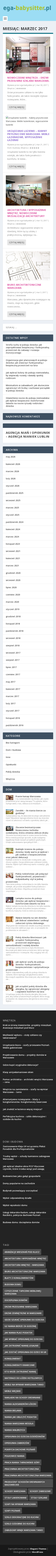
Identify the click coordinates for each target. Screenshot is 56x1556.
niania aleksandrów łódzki (20, 1404)
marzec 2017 (12, 696)
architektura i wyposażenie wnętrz (25, 1258)
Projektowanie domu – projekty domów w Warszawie (24, 1056)
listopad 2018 (13, 623)
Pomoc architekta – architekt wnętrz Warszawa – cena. (28, 1080)
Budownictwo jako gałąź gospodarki (21, 1176)
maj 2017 (10, 681)
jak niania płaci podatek (18, 1332)
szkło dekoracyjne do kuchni (22, 1517)
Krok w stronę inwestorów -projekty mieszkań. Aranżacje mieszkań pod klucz (27, 1026)
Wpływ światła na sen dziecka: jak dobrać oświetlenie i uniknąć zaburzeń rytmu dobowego (32, 920)
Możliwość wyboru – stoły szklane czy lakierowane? (22, 1036)
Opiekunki (11, 764)
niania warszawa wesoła (19, 1423)
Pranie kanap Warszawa (28, 796)
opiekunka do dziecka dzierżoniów (25, 1436)
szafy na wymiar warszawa (20, 1504)
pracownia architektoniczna (22, 1469)
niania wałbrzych (15, 1430)
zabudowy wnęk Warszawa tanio (24, 1530)
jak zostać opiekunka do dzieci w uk (25, 1352)
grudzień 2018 (13, 616)
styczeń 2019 (12, 609)
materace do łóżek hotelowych (23, 1378)
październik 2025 (14, 493)
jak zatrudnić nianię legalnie (22, 1345)
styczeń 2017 (12, 710)
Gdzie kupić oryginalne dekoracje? (20, 1065)
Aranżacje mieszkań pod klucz (22, 1252)
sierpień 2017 (12, 660)
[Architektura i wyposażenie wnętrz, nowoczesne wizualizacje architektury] (28, 190)
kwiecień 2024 (13, 529)
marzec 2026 (12, 471)
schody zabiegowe (40, 1491)
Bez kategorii (13, 742)
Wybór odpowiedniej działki (17, 1198)
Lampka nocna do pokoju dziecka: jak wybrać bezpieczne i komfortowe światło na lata (32, 901)
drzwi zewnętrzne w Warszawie (23, 1313)
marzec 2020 (12, 601)
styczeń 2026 (12, 485)
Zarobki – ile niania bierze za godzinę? (31, 812)
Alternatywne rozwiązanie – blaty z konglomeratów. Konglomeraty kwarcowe (25, 1100)
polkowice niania (14, 1456)
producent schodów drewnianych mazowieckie (25, 1483)
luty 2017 (10, 703)
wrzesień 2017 (13, 652)
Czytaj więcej (16, 107)
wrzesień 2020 (13, 580)
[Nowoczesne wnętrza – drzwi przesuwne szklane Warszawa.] (28, 55)
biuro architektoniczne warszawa (25, 1271)
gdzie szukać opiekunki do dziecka (24, 1319)
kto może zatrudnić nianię (20, 1371)
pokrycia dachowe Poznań (20, 1449)
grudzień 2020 (13, 573)
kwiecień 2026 (13, 464)
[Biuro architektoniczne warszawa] (28, 265)
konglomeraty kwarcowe (20, 1365)
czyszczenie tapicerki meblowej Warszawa (23, 1292)
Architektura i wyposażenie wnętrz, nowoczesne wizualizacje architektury (26, 213)
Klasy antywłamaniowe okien (18, 1072)
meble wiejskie (13, 1391)
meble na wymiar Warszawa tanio (24, 1384)
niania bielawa (13, 1410)
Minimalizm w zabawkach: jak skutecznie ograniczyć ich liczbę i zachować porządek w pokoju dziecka (28, 388)
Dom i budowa (13, 148)
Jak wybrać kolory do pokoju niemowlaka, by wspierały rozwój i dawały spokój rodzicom (27, 375)
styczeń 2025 (12, 514)
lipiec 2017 (11, 667)
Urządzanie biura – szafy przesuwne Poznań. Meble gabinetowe (26, 1046)
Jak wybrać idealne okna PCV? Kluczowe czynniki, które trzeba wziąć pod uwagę (23, 1167)
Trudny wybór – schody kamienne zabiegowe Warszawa (26, 1157)
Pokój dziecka (13, 771)
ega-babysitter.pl (27, 85)
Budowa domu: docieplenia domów (21, 1222)
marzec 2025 (12, 507)
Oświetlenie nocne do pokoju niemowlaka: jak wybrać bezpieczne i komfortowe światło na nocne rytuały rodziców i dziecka (28, 402)
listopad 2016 (13, 718)
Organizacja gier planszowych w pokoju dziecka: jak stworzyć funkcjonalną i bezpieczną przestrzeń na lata (26, 363)
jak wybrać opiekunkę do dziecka (23, 1339)
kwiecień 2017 (13, 689)
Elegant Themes (38, 1548)
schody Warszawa (15, 1491)
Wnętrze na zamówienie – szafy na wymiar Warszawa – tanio (25, 1090)
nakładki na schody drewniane (22, 1397)
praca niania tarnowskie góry (22, 1462)
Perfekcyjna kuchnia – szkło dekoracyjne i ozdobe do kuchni (24, 1117)
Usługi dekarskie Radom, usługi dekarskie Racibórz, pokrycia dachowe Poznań (24, 1213)
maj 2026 (10, 456)
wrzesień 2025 (13, 500)
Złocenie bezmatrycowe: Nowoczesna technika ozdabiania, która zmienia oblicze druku (27, 830)
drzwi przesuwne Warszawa (21, 1306)
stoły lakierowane (16, 1497)
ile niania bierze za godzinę (20, 1326)
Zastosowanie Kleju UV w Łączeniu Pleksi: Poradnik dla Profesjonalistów (24, 1147)
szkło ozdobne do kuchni (19, 1523)
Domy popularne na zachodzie (19, 1183)
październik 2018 (14, 630)
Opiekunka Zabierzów (17, 1443)
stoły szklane (39, 1497)
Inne (8, 757)
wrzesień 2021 (13, 551)
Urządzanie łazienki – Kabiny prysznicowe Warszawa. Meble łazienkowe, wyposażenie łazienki (28, 135)
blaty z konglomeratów (19, 1278)
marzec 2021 (12, 565)
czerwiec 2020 (13, 594)
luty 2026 (10, 478)
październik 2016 (14, 725)
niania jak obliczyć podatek (21, 1417)
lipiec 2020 (11, 587)
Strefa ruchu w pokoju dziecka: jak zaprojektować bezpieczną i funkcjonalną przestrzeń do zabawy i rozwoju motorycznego (27, 348)
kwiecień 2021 (13, 558)
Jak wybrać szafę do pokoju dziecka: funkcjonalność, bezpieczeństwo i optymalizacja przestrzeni (27, 965)
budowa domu (13, 1284)
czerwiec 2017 (13, 674)
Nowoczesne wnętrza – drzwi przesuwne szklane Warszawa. (28, 79)
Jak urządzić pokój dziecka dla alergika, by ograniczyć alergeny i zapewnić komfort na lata (32, 989)
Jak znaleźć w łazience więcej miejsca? (22, 1109)
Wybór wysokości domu (15, 1205)
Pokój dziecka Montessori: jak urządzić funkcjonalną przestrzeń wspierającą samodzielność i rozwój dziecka (26, 941)
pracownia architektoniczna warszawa (28, 1475)
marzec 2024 (12, 536)
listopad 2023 (13, 543)
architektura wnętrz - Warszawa (24, 1265)
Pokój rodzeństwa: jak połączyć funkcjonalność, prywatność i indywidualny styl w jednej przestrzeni (27, 877)
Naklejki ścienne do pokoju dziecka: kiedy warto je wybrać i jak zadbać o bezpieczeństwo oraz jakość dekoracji (27, 853)
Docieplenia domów (16, 1300)
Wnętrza (10, 88)
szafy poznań (12, 1510)
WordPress (37, 1552)
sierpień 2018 (12, 645)
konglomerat (13, 1358)
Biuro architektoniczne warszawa (24, 286)
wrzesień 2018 (13, 638)
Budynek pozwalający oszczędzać (20, 1190)
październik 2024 (14, 522)
